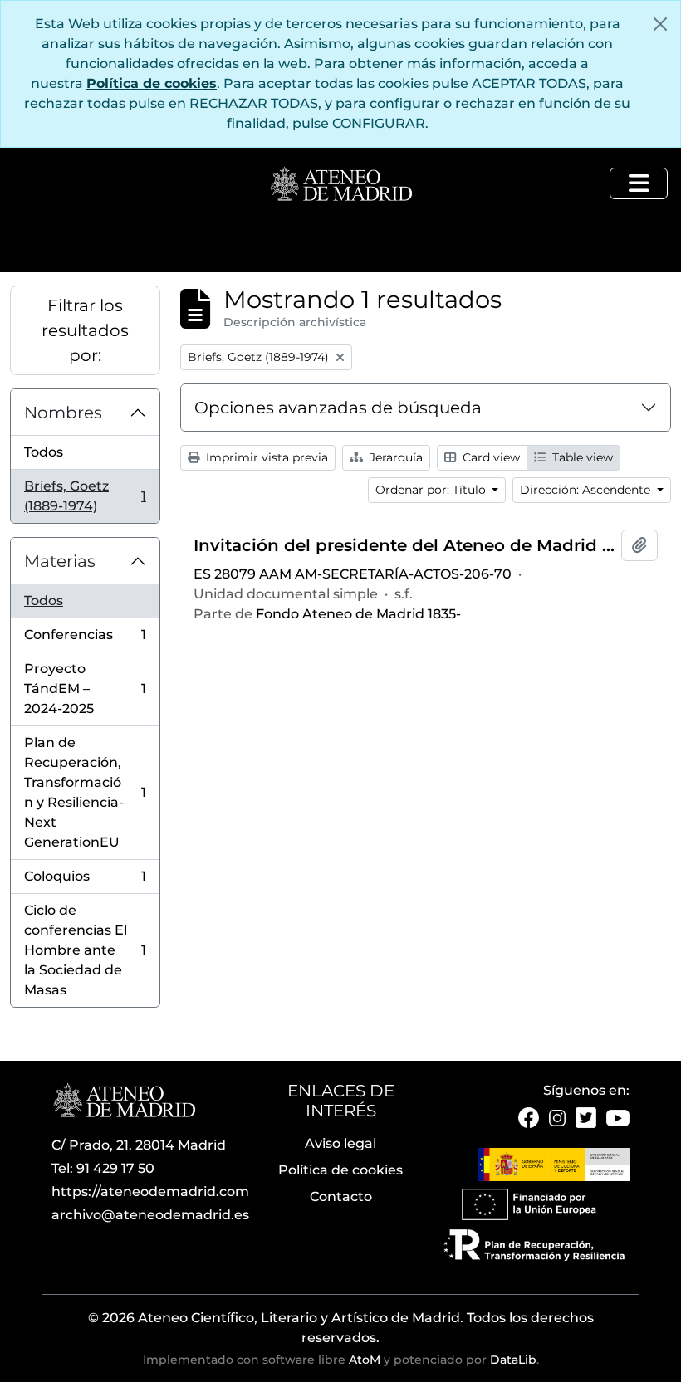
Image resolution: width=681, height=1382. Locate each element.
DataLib (513, 1359)
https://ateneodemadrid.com (150, 1191)
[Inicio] (340, 185)
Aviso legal (340, 1143)
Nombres (63, 412)
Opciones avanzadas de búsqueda (338, 408)
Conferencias (84, 639)
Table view (581, 457)
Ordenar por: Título (432, 489)
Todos (43, 452)
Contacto (341, 1196)
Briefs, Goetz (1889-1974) (84, 496)
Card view (489, 457)
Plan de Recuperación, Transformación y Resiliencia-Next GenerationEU (84, 792)
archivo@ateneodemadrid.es (150, 1215)
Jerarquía (394, 457)
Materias (60, 561)
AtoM (364, 1359)
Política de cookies (151, 83)
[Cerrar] (660, 24)
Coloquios (84, 881)
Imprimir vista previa (265, 457)
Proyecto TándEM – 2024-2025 (84, 688)
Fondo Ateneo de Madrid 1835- (358, 614)
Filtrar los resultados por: (85, 330)
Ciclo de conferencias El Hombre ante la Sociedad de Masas (84, 950)
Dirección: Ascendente (587, 489)
